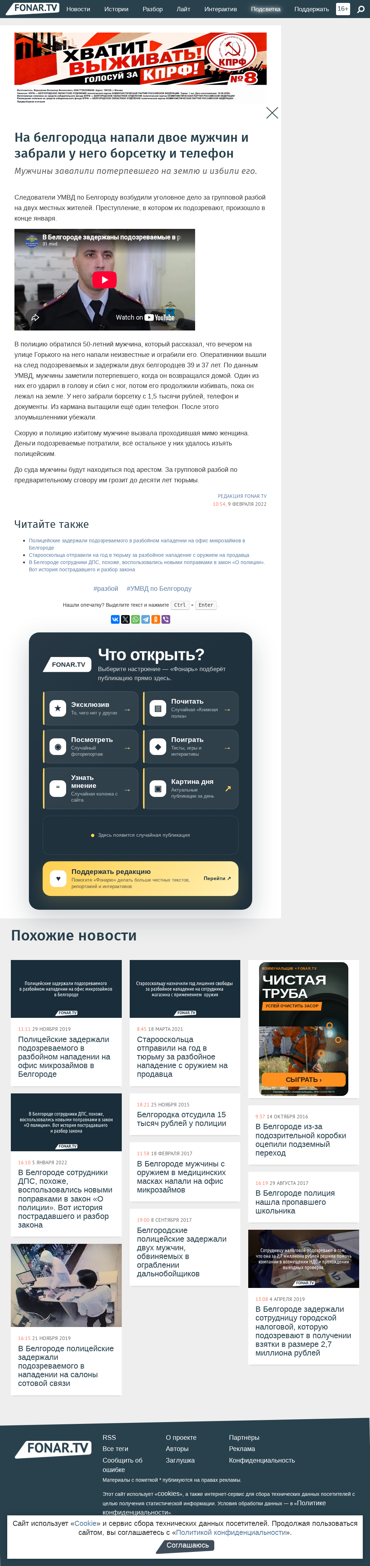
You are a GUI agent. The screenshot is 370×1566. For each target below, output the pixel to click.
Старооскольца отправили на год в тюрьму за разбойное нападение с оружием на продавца (139, 555)
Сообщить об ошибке (122, 1465)
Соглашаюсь (188, 1545)
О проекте (181, 1437)
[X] (125, 619)
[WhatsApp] (135, 619)
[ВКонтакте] (115, 619)
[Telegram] (145, 619)
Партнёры (244, 1437)
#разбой (106, 588)
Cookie (85, 1523)
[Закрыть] (272, 113)
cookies (169, 1493)
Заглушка (180, 1460)
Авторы (177, 1449)
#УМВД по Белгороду (159, 588)
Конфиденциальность (262, 1460)
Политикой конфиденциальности (231, 1532)
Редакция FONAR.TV (242, 496)
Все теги (115, 1449)
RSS (109, 1437)
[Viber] (166, 619)
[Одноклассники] (155, 619)
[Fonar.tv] (32, 8)
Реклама (242, 1449)
